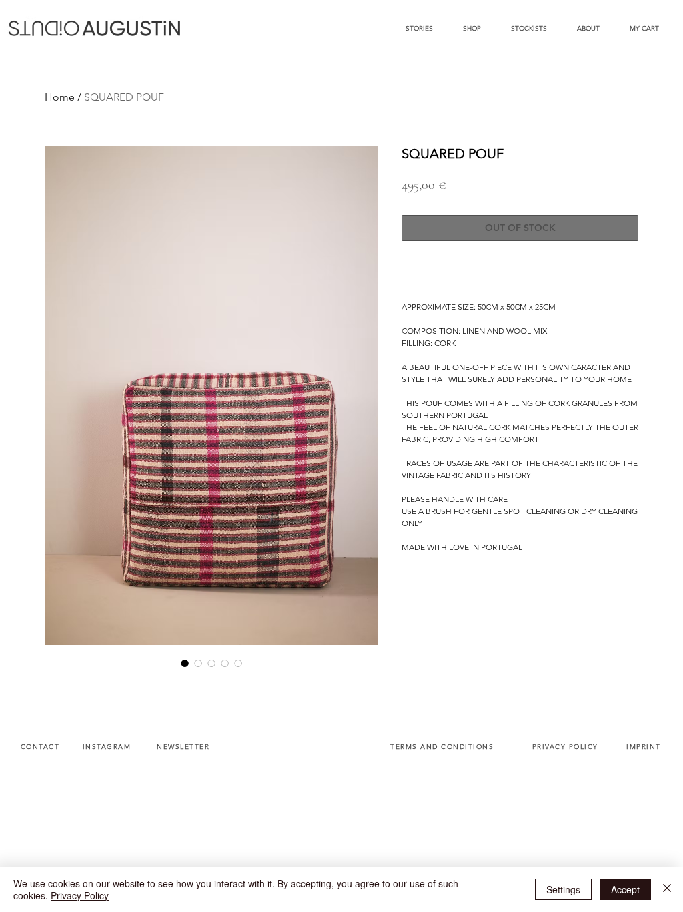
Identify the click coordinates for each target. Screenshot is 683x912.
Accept (625, 889)
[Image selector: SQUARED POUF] (184, 663)
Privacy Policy (80, 895)
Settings (563, 889)
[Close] (667, 889)
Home (60, 97)
